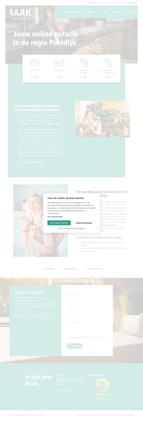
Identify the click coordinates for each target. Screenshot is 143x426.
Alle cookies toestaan (59, 223)
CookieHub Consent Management (75, 228)
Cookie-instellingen (84, 223)
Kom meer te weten (55, 216)
